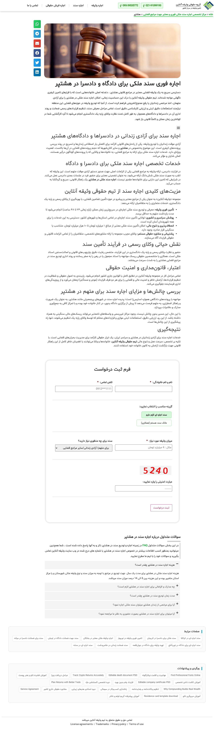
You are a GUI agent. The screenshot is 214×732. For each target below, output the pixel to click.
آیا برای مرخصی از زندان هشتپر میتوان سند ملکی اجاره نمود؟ (144, 605)
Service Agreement (30, 689)
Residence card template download (161, 696)
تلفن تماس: (104, 382)
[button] (178, 127)
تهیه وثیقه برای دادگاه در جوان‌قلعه (148, 645)
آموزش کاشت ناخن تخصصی (187, 682)
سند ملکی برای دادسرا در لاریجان (161, 638)
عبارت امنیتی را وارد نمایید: (157, 482)
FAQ (144, 545)
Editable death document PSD (123, 675)
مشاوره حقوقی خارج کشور (55, 689)
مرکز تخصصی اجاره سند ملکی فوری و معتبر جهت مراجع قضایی (174, 14)
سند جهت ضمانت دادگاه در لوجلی (63, 638)
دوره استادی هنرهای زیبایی (83, 689)
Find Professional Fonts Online (185, 675)
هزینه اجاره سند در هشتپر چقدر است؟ (155, 565)
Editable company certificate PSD (154, 682)
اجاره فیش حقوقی (55, 5)
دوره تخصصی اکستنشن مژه (98, 682)
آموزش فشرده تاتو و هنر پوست (32, 675)
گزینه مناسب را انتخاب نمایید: (155, 406)
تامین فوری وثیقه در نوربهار (130, 638)
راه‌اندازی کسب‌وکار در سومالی (113, 689)
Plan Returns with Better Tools (66, 682)
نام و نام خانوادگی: (161, 382)
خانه (211, 14)
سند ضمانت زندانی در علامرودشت (112, 645)
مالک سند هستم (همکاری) (154, 423)
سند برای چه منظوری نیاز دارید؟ (95, 441)
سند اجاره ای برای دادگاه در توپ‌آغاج (184, 645)
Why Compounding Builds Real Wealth (182, 689)
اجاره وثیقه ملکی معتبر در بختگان (98, 638)
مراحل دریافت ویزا (59, 675)
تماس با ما (32, 5)
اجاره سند (78, 5)
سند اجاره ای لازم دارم (156, 415)
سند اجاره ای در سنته (82, 645)
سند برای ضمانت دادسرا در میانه (28, 638)
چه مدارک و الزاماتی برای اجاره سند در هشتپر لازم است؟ (146, 587)
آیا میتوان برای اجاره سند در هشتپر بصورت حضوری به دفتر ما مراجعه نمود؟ (137, 614)
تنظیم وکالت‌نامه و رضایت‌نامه (145, 689)
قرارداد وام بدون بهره (124, 682)
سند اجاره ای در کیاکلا (190, 638)
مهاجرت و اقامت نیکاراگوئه (154, 675)
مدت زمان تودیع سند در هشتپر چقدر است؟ (152, 596)
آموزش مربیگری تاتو (191, 696)
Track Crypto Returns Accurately (88, 675)
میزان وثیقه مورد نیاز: (159, 441)
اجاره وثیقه (97, 5)
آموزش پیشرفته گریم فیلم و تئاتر (124, 696)
